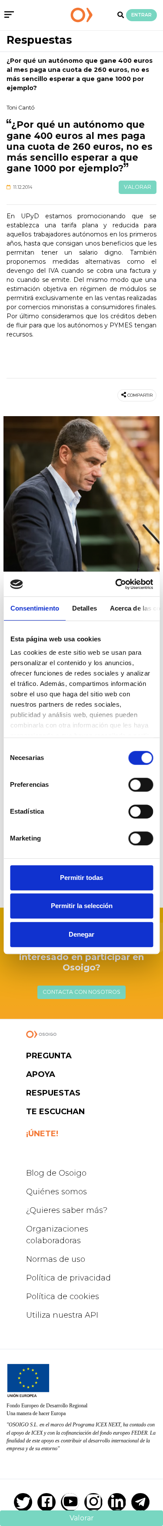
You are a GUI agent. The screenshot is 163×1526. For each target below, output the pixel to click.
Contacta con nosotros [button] (81, 992)
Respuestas (39, 39)
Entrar (141, 15)
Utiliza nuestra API (62, 1315)
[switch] (140, 785)
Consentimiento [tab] (34, 608)
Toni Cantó (20, 107)
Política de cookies (62, 1296)
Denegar (81, 934)
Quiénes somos (56, 1191)
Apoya (40, 1074)
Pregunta (49, 1055)
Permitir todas (81, 877)
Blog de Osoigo (56, 1173)
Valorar (137, 187)
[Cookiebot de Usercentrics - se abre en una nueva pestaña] (116, 584)
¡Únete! (42, 1133)
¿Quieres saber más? (66, 1210)
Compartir (140, 395)
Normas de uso (55, 1259)
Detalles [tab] (84, 608)
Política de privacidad (68, 1278)
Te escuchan (55, 1111)
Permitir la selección (82, 905)
